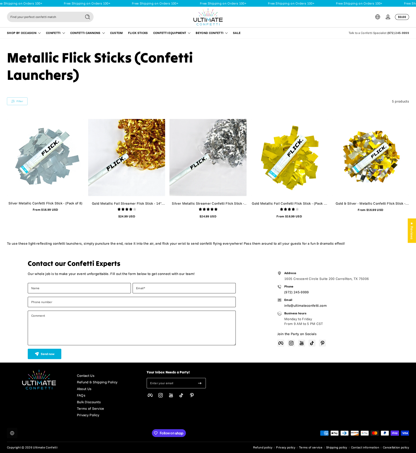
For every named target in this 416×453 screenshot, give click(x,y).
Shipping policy (336, 447)
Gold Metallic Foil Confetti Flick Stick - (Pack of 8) (289, 203)
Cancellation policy (396, 447)
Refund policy (262, 447)
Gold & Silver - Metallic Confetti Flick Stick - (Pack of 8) (370, 203)
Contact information (365, 447)
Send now (47, 354)
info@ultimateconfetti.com (305, 305)
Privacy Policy (88, 415)
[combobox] (43, 17)
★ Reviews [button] (412, 230)
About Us (84, 389)
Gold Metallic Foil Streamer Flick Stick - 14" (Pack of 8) (126, 203)
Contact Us (85, 375)
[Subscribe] (200, 383)
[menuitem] (107, 375)
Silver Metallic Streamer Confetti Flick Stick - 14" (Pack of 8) (208, 203)
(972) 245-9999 (398, 33)
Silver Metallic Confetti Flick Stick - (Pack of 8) (45, 203)
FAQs (81, 395)
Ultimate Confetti (45, 447)
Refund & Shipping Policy (97, 382)
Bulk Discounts (89, 402)
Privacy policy (285, 447)
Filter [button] (19, 101)
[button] (377, 17)
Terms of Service (90, 408)
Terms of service (310, 447)
